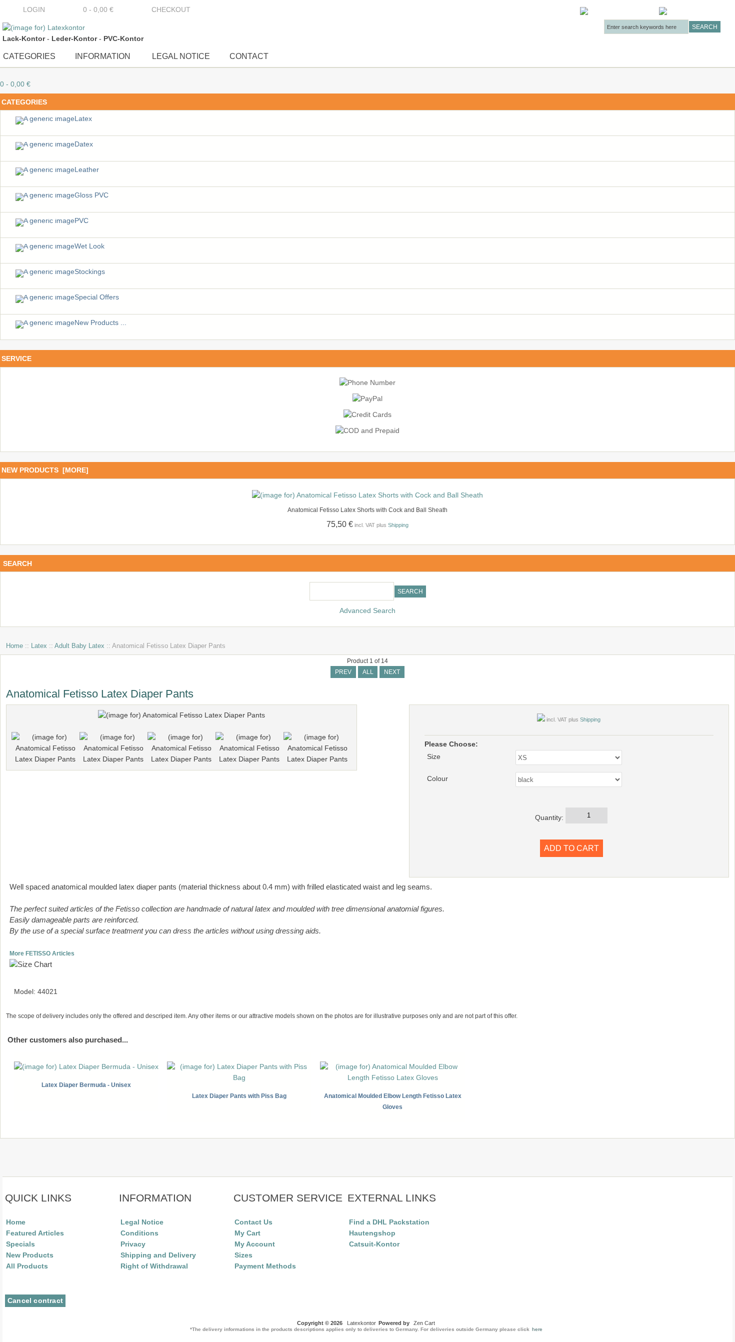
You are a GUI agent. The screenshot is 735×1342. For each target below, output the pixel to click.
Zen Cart (424, 1323)
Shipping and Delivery (158, 1255)
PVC (81, 220)
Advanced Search (368, 610)
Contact (249, 56)
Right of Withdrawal (154, 1266)
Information (102, 56)
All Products (27, 1266)
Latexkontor (361, 1323)
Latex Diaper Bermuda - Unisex (86, 1085)
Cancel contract (35, 1300)
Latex (39, 646)
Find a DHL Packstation (389, 1222)
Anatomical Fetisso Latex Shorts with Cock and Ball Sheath (368, 510)
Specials (20, 1244)
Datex (83, 144)
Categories (29, 56)
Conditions (139, 1233)
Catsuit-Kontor (374, 1244)
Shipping (398, 525)
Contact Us (253, 1222)
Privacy (133, 1244)
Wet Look (89, 246)
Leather (86, 170)
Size (433, 756)
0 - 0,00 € (95, 10)
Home (14, 646)
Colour (437, 778)
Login (34, 10)
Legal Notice (180, 56)
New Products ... (100, 322)
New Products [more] (45, 470)
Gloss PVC (91, 195)
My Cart (247, 1233)
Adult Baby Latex (79, 646)
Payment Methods (265, 1266)
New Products (30, 1255)
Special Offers (96, 297)
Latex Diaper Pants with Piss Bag (239, 1096)
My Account (254, 1244)
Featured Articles (35, 1233)
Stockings (89, 272)
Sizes (243, 1255)
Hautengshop (372, 1233)
